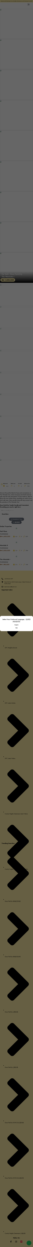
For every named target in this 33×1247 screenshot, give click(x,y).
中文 (16, 628)
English (16, 624)
